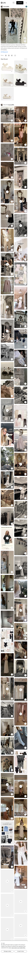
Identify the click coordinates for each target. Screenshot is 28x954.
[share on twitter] (12, 55)
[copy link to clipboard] (15, 55)
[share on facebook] (6, 55)
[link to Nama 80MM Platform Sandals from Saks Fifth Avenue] (7, 66)
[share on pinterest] (9, 55)
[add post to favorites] (25, 41)
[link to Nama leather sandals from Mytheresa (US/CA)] (20, 66)
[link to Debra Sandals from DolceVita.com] (7, 93)
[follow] (26, 6)
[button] (26, 2)
